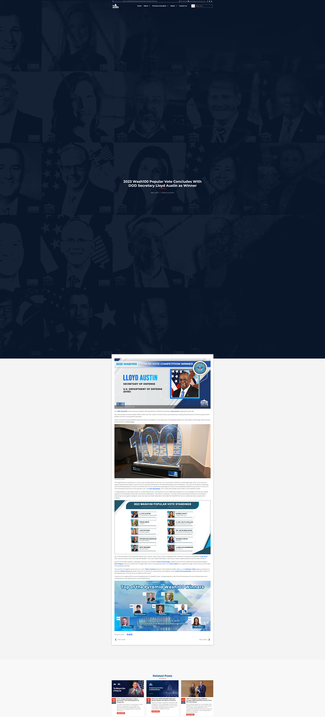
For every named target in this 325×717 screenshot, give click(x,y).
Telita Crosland (150, 569)
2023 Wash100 (122, 411)
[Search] (193, 5)
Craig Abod (203, 556)
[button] (128, 635)
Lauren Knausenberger (183, 571)
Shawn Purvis (125, 571)
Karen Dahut (173, 564)
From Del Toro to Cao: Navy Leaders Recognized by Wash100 (138, 1)
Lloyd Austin (174, 411)
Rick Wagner (119, 564)
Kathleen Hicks (190, 569)
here (132, 422)
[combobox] (201, 5)
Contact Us (183, 6)
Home (139, 6)
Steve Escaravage (163, 562)
